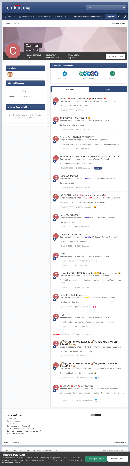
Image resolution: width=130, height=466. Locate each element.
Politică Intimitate (18, 450)
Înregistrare (111, 16)
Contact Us (31, 450)
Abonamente (27, 16)
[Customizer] (119, 16)
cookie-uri (14, 458)
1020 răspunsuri (84, 207)
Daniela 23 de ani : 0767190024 (75, 234)
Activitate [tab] (70, 90)
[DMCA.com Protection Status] (94, 415)
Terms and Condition (44, 450)
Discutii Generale (100, 140)
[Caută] (124, 7)
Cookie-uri (57, 450)
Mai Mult (61, 16)
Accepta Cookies (97, 459)
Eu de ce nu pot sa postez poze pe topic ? (24, 431)
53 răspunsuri (83, 149)
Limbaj (6, 450)
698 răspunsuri (84, 110)
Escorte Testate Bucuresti (105, 101)
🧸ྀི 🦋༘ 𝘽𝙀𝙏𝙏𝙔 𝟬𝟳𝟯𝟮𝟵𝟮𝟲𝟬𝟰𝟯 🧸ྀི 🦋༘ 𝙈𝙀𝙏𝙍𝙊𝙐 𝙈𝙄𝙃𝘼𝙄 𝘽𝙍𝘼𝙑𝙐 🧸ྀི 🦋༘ (88, 343)
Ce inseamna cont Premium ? (18, 426)
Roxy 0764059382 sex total (73, 295)
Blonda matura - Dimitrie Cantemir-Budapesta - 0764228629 (89, 156)
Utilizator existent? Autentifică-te (88, 16)
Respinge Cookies (117, 459)
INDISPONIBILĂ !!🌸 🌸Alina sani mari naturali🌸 (83, 195)
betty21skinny (91, 347)
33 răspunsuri (82, 265)
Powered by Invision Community (114, 450)
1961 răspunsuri (82, 287)
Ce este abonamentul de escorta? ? (21, 428)
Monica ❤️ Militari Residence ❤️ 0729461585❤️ (83, 98)
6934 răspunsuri (83, 246)
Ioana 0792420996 (69, 176)
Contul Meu (11, 418)
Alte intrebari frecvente (16, 433)
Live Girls (11, 16)
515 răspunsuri (84, 187)
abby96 (88, 101)
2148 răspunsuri (85, 356)
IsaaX (62, 253)
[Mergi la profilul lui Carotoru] (56, 100)
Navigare (44, 16)
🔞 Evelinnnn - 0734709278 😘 (75, 118)
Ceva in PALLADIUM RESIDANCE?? (77, 137)
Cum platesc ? (12, 423)
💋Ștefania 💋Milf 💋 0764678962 (76, 385)
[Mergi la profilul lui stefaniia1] (10, 74)
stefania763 (90, 388)
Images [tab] (107, 90)
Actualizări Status (112, 8)
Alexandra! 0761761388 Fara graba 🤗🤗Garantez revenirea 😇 (90, 273)
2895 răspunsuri (84, 168)
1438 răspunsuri (83, 307)
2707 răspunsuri (85, 400)
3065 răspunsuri (84, 129)
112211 (88, 140)
